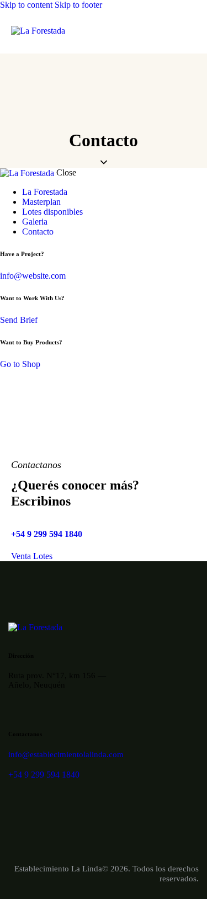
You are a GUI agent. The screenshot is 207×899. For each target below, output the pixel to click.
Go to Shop (20, 364)
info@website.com (33, 275)
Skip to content (26, 4)
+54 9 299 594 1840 (46, 534)
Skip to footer (78, 4)
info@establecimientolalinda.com (66, 754)
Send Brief (19, 320)
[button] (189, 31)
